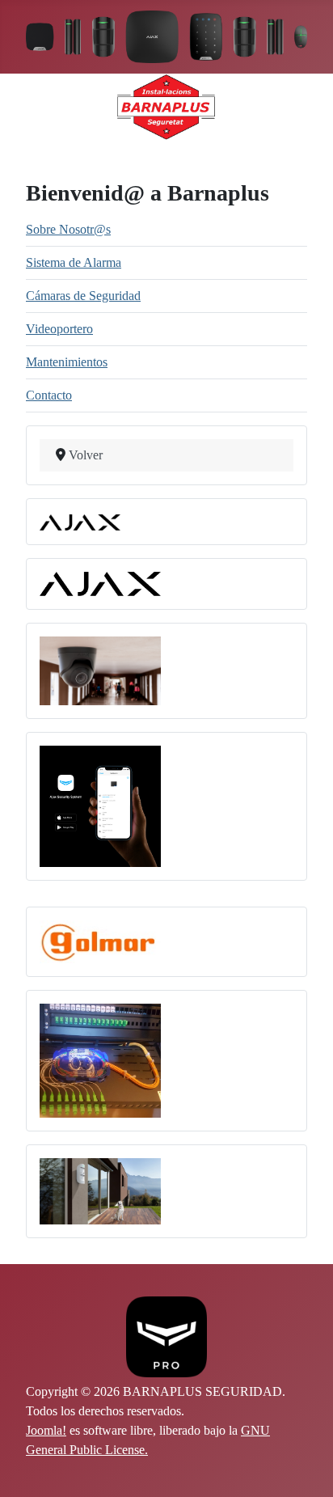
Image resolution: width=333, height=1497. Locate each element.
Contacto (49, 395)
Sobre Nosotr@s (68, 229)
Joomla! (46, 1430)
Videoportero (59, 329)
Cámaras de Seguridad (83, 295)
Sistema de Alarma (73, 262)
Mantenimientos (66, 362)
